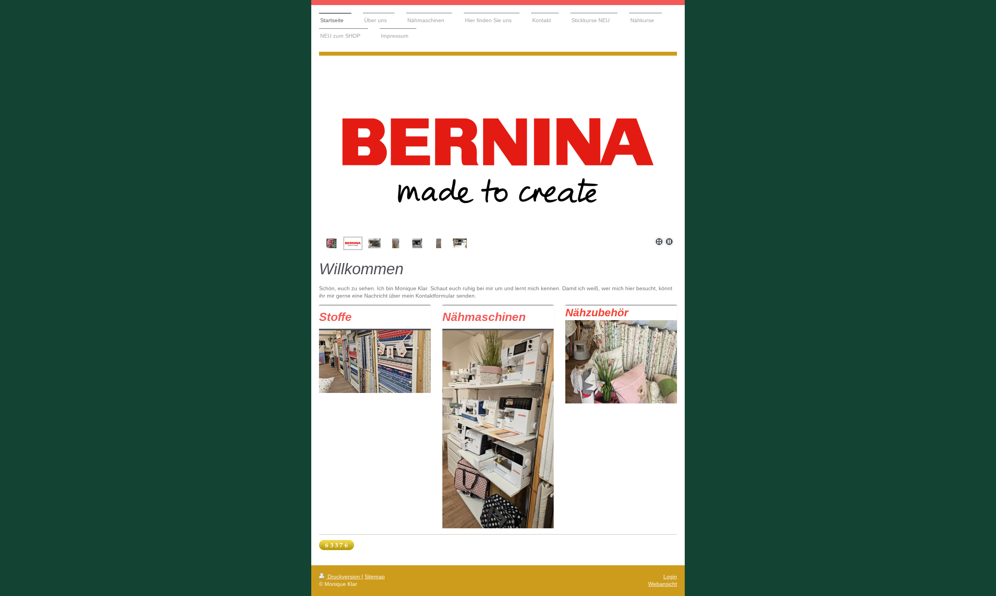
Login (670, 576)
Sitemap (375, 576)
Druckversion (343, 576)
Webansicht (662, 584)
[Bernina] (498, 176)
